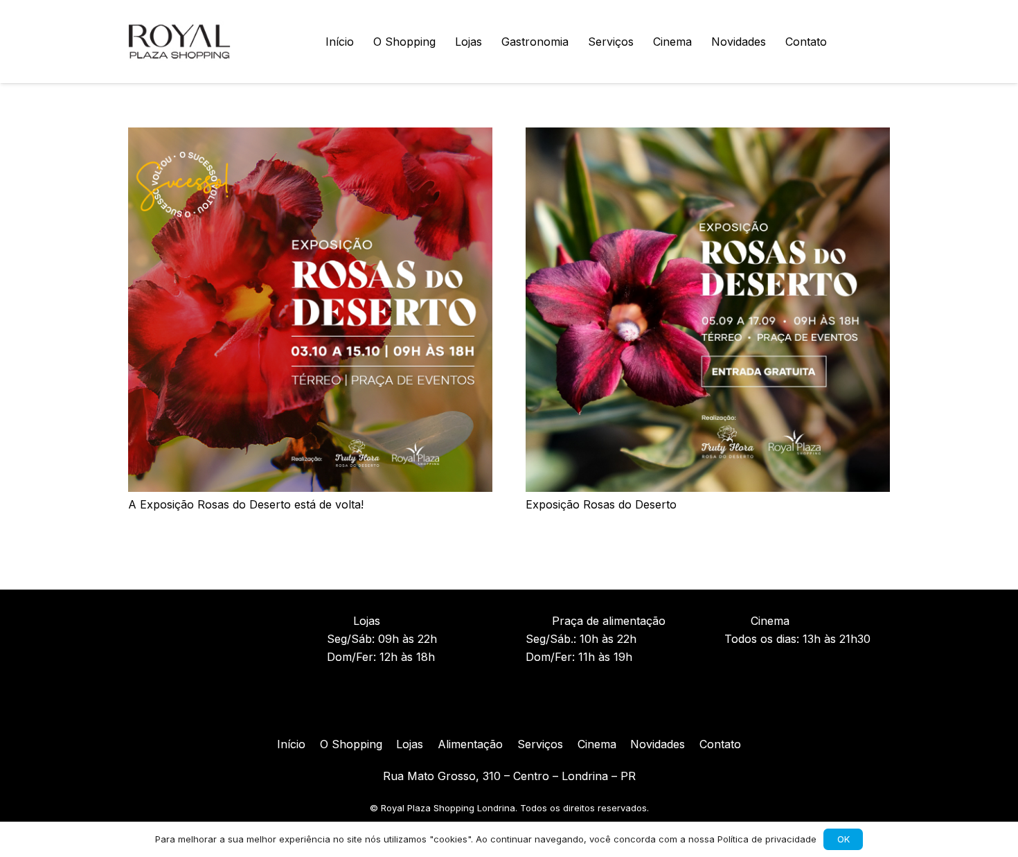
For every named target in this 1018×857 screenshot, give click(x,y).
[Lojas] (340, 621)
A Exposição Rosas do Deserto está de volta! (246, 504)
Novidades (657, 744)
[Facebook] (509, 707)
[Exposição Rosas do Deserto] (708, 136)
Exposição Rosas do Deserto (601, 504)
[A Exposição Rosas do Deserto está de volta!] (310, 136)
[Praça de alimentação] (539, 621)
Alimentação (470, 744)
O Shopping (351, 744)
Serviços (540, 744)
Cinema (597, 744)
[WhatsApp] (879, 41)
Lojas (409, 744)
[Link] (179, 41)
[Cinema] (737, 621)
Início (291, 744)
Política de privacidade (766, 839)
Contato (720, 744)
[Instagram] (481, 707)
